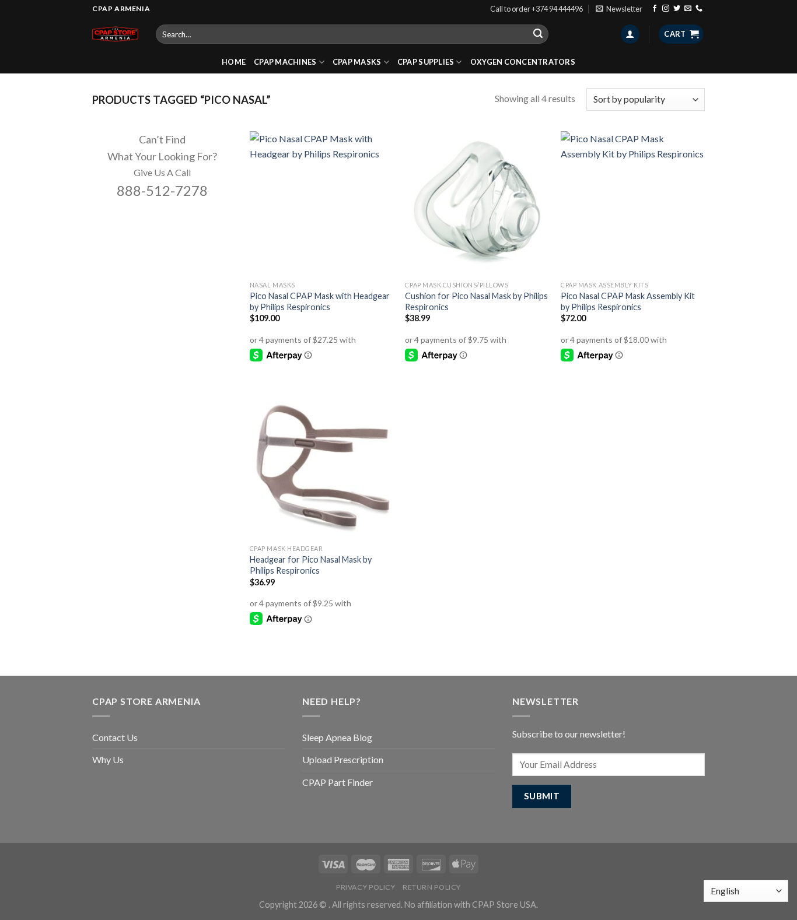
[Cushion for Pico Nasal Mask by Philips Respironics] (477, 203)
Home (234, 61)
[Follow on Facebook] (654, 9)
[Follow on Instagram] (665, 9)
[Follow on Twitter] (676, 9)
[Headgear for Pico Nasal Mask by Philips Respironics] (322, 467)
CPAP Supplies (425, 61)
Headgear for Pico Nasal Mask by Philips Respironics (311, 564)
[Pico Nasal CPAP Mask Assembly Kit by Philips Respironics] (633, 203)
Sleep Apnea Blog (337, 737)
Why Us (108, 759)
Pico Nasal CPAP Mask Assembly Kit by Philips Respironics (628, 301)
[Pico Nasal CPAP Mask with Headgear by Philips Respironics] (322, 203)
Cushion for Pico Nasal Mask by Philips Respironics (476, 301)
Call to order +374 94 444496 (536, 8)
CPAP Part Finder (337, 782)
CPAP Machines (285, 61)
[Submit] (538, 34)
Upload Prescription (342, 759)
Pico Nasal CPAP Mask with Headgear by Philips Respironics (320, 301)
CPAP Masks (357, 61)
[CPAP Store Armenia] (115, 33)
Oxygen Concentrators (522, 61)
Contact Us (115, 737)
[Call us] (698, 9)
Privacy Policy (366, 887)
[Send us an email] (687, 9)
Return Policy (432, 887)
